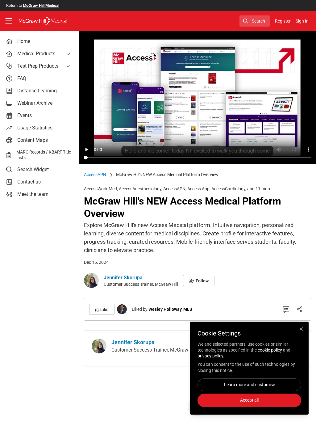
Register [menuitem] (283, 21)
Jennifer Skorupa (123, 278)
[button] (198, 280)
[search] (254, 21)
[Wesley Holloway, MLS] (122, 309)
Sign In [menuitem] (302, 21)
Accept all (249, 400)
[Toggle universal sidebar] (8, 21)
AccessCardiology (228, 188)
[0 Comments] (286, 309)
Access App (198, 188)
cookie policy (270, 350)
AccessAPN (95, 174)
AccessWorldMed (100, 188)
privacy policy (210, 355)
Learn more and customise (249, 384)
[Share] (299, 309)
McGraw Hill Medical (41, 5)
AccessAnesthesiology (140, 188)
